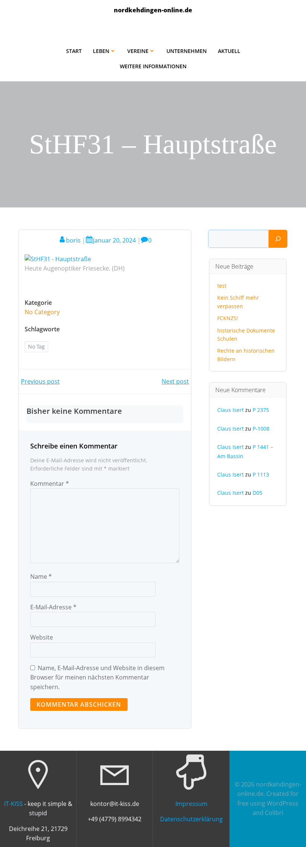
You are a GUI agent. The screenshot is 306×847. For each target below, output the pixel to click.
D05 (257, 492)
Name (41, 576)
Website (41, 637)
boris (73, 240)
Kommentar (49, 483)
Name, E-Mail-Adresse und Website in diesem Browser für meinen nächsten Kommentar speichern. (97, 677)
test (222, 285)
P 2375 (261, 409)
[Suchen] (278, 239)
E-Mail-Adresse (53, 607)
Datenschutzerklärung (191, 819)
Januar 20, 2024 (114, 240)
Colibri (274, 813)
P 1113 (261, 474)
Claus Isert (230, 409)
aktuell (229, 50)
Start (74, 50)
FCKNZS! (227, 318)
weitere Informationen (153, 66)
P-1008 (261, 428)
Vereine (138, 50)
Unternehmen (186, 50)
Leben (101, 50)
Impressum (191, 804)
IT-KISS (13, 804)
